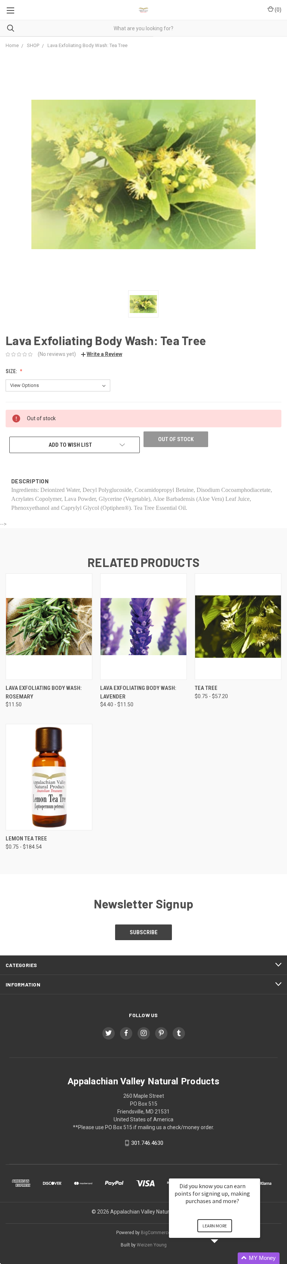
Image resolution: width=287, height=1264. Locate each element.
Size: (12, 371)
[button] (223, 1258)
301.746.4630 (147, 1143)
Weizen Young (152, 1245)
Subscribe (144, 932)
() (277, 10)
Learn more (215, 1226)
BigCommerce (156, 1232)
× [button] (256, 1173)
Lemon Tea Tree (26, 838)
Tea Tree (206, 688)
